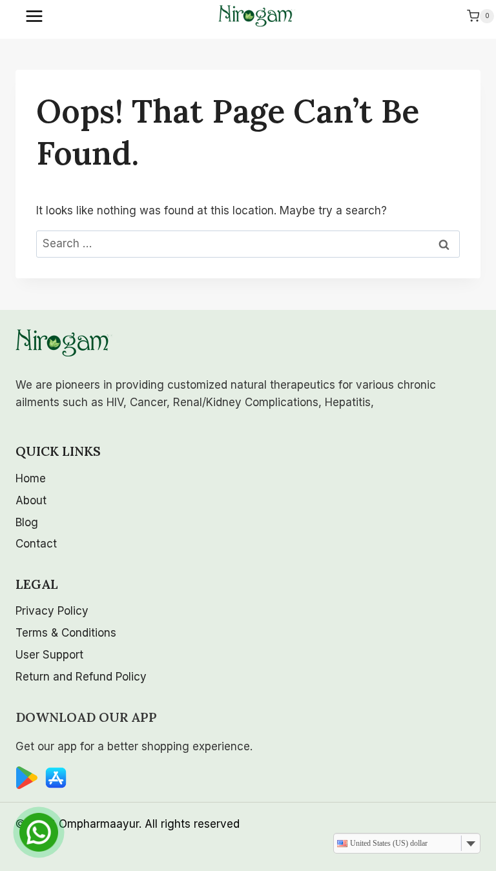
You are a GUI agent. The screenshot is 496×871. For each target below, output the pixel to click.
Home (31, 478)
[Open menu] (35, 16)
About (31, 500)
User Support (49, 654)
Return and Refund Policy (81, 676)
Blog (27, 522)
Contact (36, 543)
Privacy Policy (52, 610)
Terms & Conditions (66, 632)
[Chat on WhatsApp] (38, 832)
